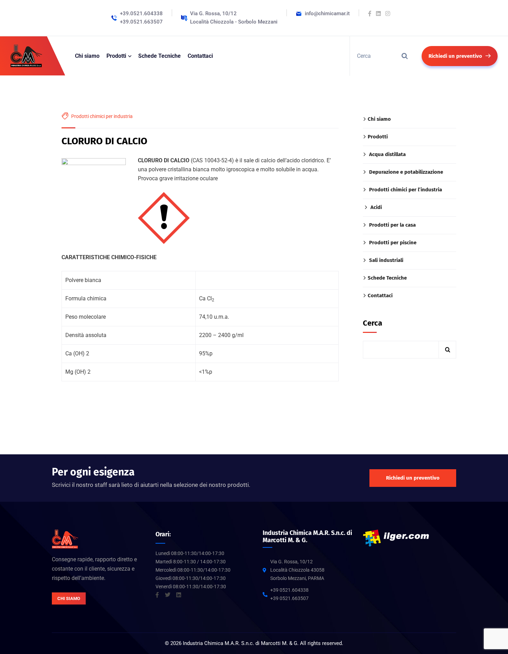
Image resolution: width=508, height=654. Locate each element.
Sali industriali (386, 260)
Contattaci (380, 295)
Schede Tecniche (387, 278)
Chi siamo (379, 119)
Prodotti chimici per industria (102, 116)
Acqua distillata (387, 154)
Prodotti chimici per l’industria (405, 190)
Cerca (372, 323)
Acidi (376, 207)
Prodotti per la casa (392, 225)
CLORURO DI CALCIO (104, 141)
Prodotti (378, 137)
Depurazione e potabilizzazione (406, 172)
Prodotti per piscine (392, 242)
